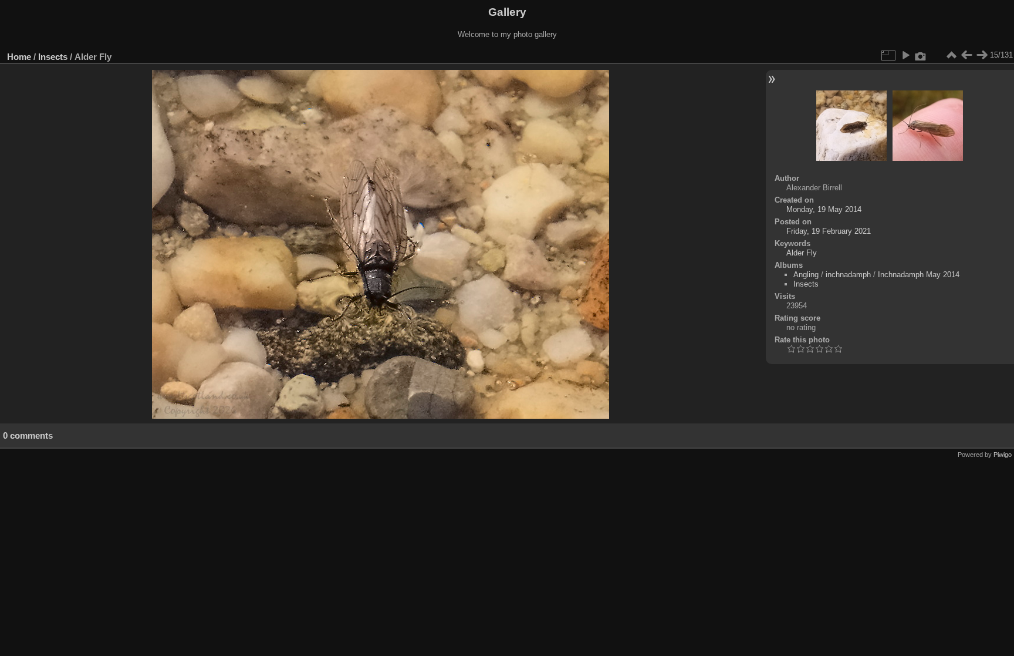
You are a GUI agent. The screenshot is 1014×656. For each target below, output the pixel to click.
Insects (52, 57)
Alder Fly (801, 252)
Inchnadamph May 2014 (918, 274)
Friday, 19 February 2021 (828, 231)
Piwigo (1002, 454)
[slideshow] (905, 55)
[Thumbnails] (951, 55)
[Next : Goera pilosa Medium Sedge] (981, 55)
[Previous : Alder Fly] (966, 55)
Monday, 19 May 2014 (823, 209)
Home (19, 57)
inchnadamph (848, 274)
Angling (806, 274)
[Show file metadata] (920, 55)
